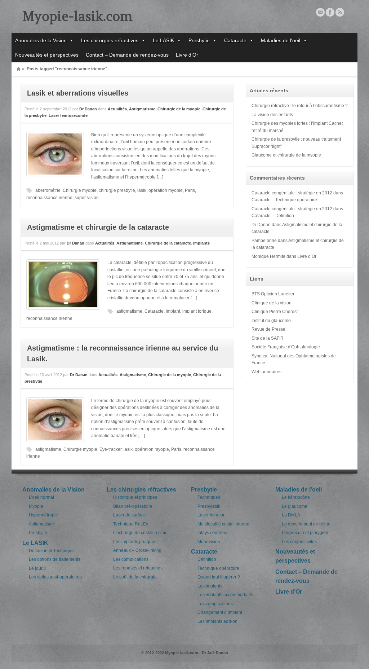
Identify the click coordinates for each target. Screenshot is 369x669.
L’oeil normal (41, 497)
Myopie (36, 506)
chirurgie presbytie (117, 190)
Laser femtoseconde (68, 115)
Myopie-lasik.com (77, 16)
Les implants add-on (217, 621)
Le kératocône (296, 497)
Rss (339, 12)
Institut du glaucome (271, 320)
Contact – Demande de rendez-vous (127, 55)
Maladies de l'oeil (280, 40)
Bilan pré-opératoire (132, 506)
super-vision (87, 197)
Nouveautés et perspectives (47, 55)
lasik (141, 190)
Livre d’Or (187, 55)
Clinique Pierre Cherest (275, 311)
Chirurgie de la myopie (178, 109)
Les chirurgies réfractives (109, 40)
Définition (206, 559)
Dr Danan (88, 109)
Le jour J (37, 568)
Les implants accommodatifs (225, 594)
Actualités (117, 109)
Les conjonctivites (299, 541)
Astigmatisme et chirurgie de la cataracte (98, 227)
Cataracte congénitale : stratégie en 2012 (292, 192)
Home (18, 68)
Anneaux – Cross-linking (137, 550)
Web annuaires (266, 371)
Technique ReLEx (130, 524)
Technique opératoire (218, 568)
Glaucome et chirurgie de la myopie (286, 155)
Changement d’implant (219, 612)
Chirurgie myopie (80, 190)
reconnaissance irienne (49, 197)
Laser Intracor (210, 515)
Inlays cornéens (212, 532)
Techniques (208, 497)
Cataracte (235, 40)
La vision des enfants (272, 114)
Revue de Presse (268, 329)
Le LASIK (163, 40)
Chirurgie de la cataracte (168, 243)
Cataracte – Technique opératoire (284, 199)
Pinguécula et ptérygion (305, 532)
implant (173, 311)
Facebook (330, 12)
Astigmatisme (142, 109)
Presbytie (199, 40)
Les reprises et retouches (138, 568)
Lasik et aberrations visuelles (77, 93)
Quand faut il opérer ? (218, 577)
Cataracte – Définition (273, 215)
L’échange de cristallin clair (139, 532)
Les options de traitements (54, 559)
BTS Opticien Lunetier (273, 293)
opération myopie (165, 190)
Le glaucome (294, 506)
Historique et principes (135, 497)
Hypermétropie (43, 515)
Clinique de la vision (272, 302)
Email (320, 12)
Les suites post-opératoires (55, 577)
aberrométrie (48, 190)
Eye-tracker (110, 449)
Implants (201, 243)
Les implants (209, 586)
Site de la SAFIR (268, 338)
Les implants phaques (134, 541)
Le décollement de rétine (306, 524)
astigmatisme (129, 311)
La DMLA (291, 515)
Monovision (208, 541)
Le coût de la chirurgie (135, 577)
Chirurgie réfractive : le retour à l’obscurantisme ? (300, 105)
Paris (190, 190)
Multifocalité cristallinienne (223, 524)
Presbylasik (208, 506)
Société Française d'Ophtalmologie (286, 346)
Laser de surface (129, 515)
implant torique (197, 311)
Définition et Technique (51, 550)
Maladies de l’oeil (298, 490)
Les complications (130, 559)
